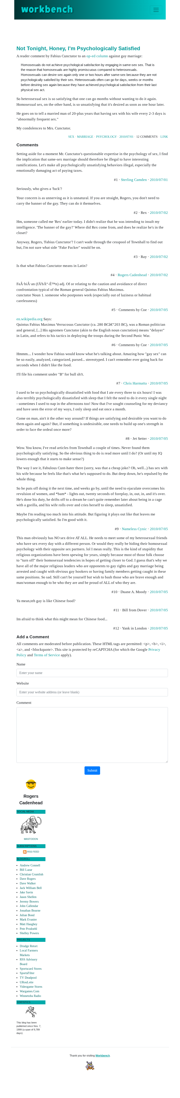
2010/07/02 (159, 213)
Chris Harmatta (135, 383)
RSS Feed (33, 851)
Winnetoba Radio (30, 996)
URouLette (26, 982)
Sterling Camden (134, 180)
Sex (71, 136)
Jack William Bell (31, 888)
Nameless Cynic (134, 529)
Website (22, 683)
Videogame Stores (31, 986)
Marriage (85, 136)
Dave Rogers (28, 878)
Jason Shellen (28, 897)
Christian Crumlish (31, 874)
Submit (92, 770)
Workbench (102, 1055)
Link (164, 136)
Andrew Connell (30, 865)
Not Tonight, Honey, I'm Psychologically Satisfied (78, 48)
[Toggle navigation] (156, 9)
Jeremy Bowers (29, 901)
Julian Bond (27, 915)
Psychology (106, 136)
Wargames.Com (29, 991)
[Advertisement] (96, 31)
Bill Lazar (26, 869)
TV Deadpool (28, 977)
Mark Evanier (28, 919)
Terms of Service (47, 655)
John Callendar (29, 906)
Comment (23, 703)
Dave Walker (28, 883)
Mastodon (31, 839)
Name (20, 664)
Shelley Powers (29, 933)
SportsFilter (27, 973)
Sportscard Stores (30, 968)
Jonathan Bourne (30, 910)
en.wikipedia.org (29, 319)
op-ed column (97, 56)
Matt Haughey (28, 924)
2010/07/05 (159, 310)
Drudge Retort (29, 946)
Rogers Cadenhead (132, 275)
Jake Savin (26, 892)
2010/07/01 (126, 136)
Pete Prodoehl (28, 928)
